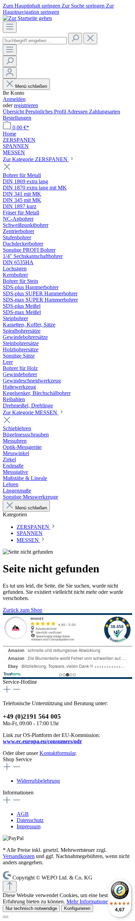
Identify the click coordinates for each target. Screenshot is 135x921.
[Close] (5, 917)
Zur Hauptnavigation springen (58, 9)
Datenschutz (30, 820)
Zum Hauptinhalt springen (32, 6)
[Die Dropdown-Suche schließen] (90, 38)
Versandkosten (19, 856)
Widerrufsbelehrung (38, 781)
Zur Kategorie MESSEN (30, 412)
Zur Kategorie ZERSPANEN (36, 159)
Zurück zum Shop (22, 610)
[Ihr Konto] (10, 73)
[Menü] (10, 27)
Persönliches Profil (46, 111)
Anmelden (14, 99)
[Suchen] (75, 38)
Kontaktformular (57, 753)
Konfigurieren (77, 908)
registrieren (26, 105)
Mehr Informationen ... (91, 901)
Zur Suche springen (84, 6)
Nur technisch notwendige (31, 908)
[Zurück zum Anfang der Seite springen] (10, 886)
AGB (23, 814)
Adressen (78, 111)
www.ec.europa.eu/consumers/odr (42, 741)
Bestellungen (17, 118)
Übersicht (14, 111)
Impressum (28, 826)
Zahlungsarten (104, 111)
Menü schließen (31, 86)
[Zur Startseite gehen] (27, 18)
